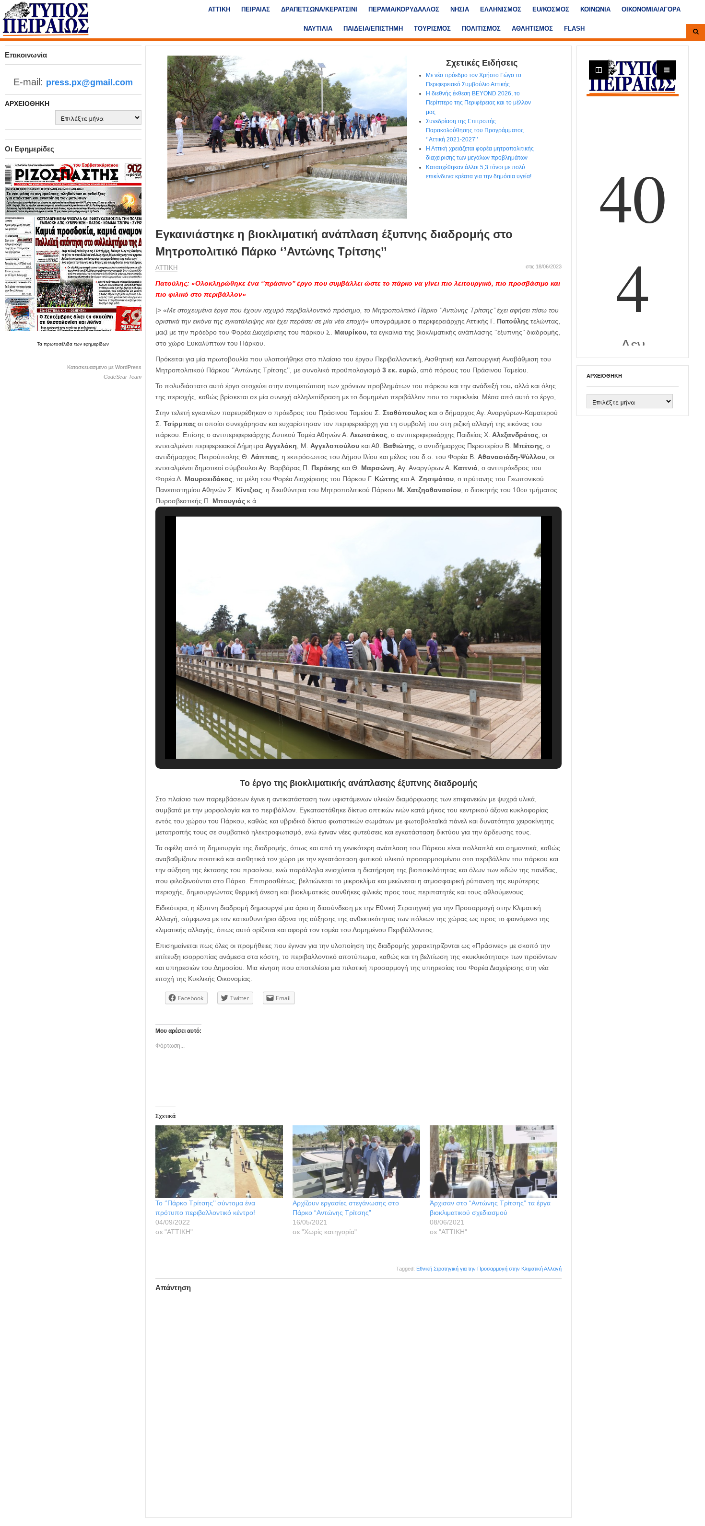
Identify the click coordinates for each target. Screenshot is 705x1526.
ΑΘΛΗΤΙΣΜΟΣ (532, 28)
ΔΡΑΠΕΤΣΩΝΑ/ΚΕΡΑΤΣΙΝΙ (319, 9)
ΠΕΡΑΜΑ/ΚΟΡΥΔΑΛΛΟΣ (403, 9)
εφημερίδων (96, 344)
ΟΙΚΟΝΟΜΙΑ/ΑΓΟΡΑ (651, 9)
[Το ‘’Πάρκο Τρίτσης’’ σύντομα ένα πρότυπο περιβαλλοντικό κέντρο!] (219, 1161)
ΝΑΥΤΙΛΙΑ (318, 28)
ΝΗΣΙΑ (459, 9)
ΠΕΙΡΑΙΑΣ (255, 9)
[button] (336, 732)
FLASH (574, 28)
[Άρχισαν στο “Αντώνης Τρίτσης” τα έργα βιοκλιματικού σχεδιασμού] (493, 1161)
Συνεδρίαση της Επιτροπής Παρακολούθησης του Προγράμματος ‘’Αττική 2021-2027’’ (475, 130)
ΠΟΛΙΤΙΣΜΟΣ (481, 28)
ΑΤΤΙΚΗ (219, 9)
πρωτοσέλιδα (59, 344)
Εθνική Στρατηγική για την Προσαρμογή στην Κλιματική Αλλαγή (489, 1269)
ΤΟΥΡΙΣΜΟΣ (432, 28)
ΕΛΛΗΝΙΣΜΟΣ (500, 9)
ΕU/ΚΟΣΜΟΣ (550, 9)
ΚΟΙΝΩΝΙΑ (595, 9)
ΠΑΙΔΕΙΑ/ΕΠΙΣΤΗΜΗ (373, 28)
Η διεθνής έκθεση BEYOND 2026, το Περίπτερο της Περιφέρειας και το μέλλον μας (478, 102)
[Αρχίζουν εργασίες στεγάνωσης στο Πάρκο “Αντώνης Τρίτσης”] (356, 1161)
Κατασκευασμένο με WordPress (104, 367)
